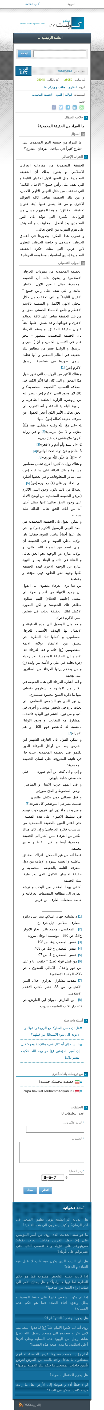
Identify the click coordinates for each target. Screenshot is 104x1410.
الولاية (68, 94)
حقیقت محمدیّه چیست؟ (56, 1082)
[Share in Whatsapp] (81, 107)
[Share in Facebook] (54, 107)
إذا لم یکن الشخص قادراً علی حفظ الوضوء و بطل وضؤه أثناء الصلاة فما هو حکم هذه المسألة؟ (52, 1302)
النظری (72, 87)
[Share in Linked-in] (75, 107)
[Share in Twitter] (61, 107)
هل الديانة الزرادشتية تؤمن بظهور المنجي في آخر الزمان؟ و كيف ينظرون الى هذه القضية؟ (52, 1222)
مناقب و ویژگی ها (54, 87)
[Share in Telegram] (68, 107)
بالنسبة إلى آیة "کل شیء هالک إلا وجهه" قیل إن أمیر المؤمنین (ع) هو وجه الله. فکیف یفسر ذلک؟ (50, 1050)
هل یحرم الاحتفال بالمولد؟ (69, 1375)
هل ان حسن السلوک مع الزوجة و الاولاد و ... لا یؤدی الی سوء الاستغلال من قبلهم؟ (50, 1031)
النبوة (58, 94)
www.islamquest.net (32, 23)
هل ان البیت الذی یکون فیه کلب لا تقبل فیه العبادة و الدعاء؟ (52, 1264)
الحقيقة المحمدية (42, 94)
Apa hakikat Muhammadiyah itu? (49, 1091)
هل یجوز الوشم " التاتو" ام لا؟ (66, 1318)
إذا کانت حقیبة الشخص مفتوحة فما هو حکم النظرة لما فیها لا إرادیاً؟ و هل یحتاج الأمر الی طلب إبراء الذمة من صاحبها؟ (52, 1281)
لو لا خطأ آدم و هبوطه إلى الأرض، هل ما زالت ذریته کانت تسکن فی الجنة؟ (52, 1387)
